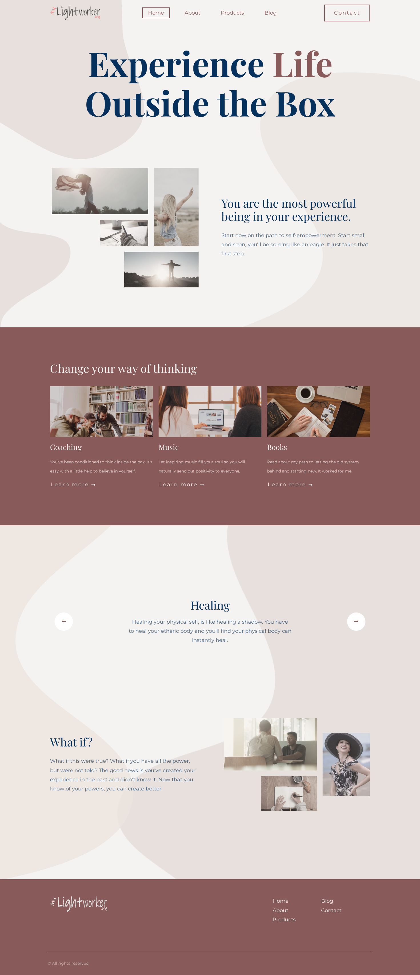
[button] (64, 621)
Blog (271, 13)
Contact (347, 13)
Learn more (73, 484)
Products (232, 13)
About (192, 13)
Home (156, 13)
